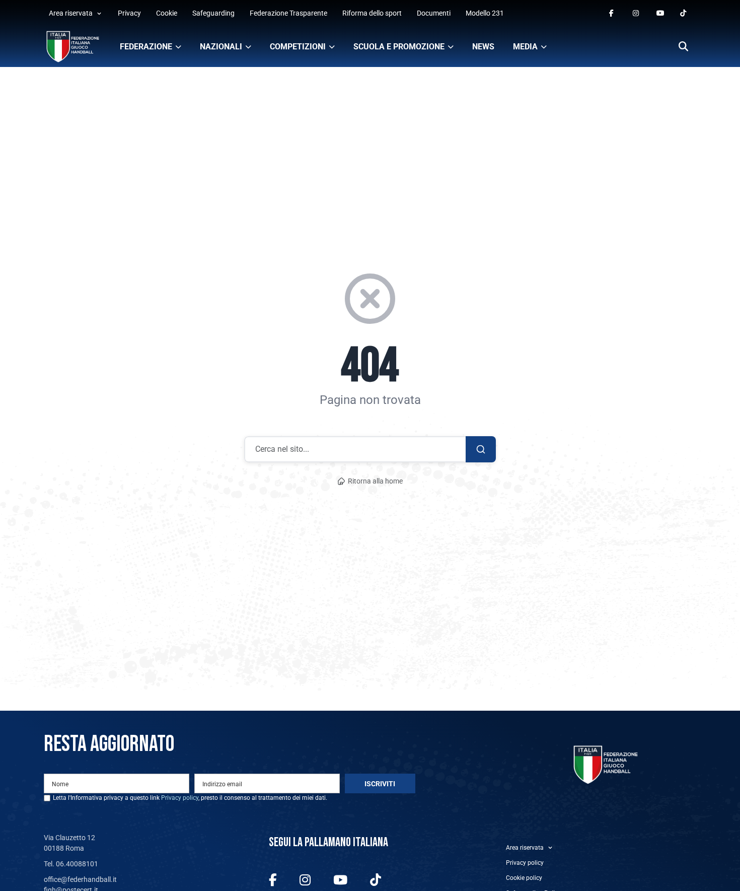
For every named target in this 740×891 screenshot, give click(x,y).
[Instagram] (636, 13)
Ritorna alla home (375, 481)
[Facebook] (613, 13)
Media (525, 46)
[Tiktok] (684, 13)
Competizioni (298, 46)
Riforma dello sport (372, 13)
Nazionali (221, 46)
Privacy (129, 13)
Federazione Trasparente (288, 13)
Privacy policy (179, 797)
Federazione (146, 46)
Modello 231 (485, 13)
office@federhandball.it (80, 879)
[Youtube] (660, 13)
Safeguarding (213, 13)
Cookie (166, 13)
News (483, 46)
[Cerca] (683, 47)
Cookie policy (524, 877)
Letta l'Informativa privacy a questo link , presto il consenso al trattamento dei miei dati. (190, 797)
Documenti (434, 13)
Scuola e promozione (399, 46)
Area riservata (71, 13)
